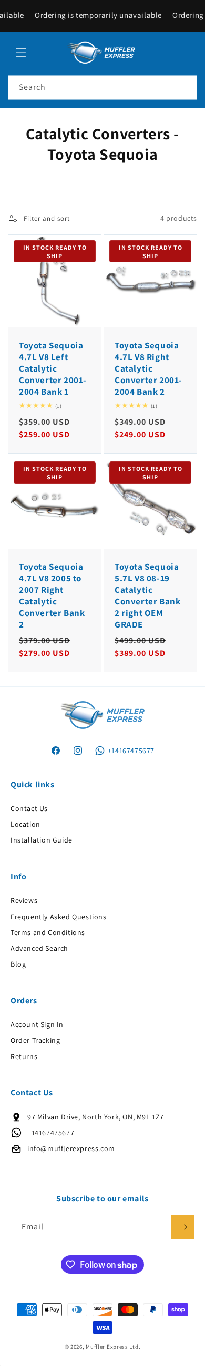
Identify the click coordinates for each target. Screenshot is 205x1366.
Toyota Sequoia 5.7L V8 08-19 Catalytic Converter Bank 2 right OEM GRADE (147, 595)
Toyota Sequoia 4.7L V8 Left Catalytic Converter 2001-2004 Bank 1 (53, 368)
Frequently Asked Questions (59, 916)
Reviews (24, 900)
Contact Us (29, 808)
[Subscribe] (182, 1227)
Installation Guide (42, 840)
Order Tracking (35, 1040)
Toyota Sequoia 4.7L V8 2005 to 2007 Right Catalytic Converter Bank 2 (52, 595)
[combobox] (102, 87)
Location (25, 824)
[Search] (185, 87)
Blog (18, 964)
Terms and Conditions (48, 932)
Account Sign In (37, 1024)
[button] (21, 52)
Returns (24, 1056)
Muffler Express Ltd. (113, 1346)
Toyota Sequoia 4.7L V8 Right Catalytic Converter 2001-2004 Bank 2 (148, 368)
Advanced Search (39, 948)
